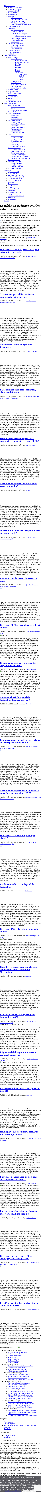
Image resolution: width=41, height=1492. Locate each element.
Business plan (12, 16)
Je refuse (31, 1491)
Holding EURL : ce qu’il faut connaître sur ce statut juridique (19, 1133)
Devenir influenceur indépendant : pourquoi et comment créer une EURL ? (19, 439)
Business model (12, 14)
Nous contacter (8, 1422)
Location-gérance (16, 48)
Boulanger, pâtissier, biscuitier (17, 177)
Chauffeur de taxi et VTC (15, 178)
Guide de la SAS (13, 1362)
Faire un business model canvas (17, 1378)
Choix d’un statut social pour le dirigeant (20, 1407)
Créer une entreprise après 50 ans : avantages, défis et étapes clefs (17, 1257)
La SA (21, 78)
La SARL (18, 67)
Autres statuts (19, 72)
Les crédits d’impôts (17, 141)
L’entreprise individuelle (22, 62)
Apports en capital (20, 35)
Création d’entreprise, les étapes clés (18, 1352)
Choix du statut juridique (18, 84)
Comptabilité (15, 115)
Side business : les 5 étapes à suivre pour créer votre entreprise (19, 250)
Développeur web (13, 184)
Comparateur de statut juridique (17, 1367)
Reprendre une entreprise (15, 43)
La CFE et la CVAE (17, 144)
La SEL (21, 79)
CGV (13, 108)
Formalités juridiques (14, 120)
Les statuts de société (33, 1309)
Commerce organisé (14, 50)
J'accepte (24, 1491)
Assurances (11, 100)
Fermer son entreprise (14, 168)
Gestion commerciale (14, 105)
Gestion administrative (14, 113)
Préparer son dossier (17, 30)
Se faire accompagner (14, 52)
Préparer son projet (9, 6)
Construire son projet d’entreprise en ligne (20, 1366)
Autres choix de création (18, 88)
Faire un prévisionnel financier (17, 1388)
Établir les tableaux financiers (16, 1386)
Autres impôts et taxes (18, 146)
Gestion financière (16, 119)
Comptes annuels (16, 122)
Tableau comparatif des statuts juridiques (20, 1402)
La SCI (17, 71)
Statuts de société (13, 89)
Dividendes (14, 125)
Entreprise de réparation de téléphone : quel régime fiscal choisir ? (19, 1178)
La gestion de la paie (17, 153)
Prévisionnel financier (18, 21)
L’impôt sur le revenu (17, 137)
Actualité (6, 201)
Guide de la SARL (13, 1359)
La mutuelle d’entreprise (18, 155)
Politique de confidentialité (13, 1491)
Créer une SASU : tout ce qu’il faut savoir (20, 1391)
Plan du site (7, 1429)
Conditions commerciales (19, 110)
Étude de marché (16, 18)
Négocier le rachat (16, 47)
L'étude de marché (31, 669)
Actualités (29, 396)
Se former (11, 54)
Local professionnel (17, 86)
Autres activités (12, 199)
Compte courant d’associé (23, 36)
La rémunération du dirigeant (20, 156)
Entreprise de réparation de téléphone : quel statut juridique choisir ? (19, 1212)
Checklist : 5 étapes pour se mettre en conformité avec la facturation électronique (18, 969)
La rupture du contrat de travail (20, 158)
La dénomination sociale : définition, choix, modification (18, 391)
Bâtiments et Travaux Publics (16, 175)
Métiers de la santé (13, 189)
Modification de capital (18, 127)
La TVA (13, 143)
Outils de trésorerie (17, 40)
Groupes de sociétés (14, 160)
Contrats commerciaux (18, 107)
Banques (10, 98)
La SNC (21, 76)
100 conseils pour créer (15, 7)
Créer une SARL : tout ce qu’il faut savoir (20, 1393)
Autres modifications (17, 132)
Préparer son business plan (19, 19)
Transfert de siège (16, 129)
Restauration (11, 190)
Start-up (10, 194)
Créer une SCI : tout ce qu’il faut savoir (19, 1398)
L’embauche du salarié (18, 149)
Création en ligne (13, 96)
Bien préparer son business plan (17, 1385)
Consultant (11, 182)
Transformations (16, 131)
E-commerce (11, 185)
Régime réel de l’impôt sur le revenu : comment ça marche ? (18, 1053)
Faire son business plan (15, 1355)
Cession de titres (16, 165)
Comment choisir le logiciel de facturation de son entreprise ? (15, 698)
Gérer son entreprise (10, 103)
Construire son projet (14, 26)
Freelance (10, 187)
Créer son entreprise (10, 55)
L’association (23, 74)
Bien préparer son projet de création (18, 1376)
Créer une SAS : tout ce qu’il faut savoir (20, 1395)
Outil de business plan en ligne (17, 1369)
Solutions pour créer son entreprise (18, 1414)
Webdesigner (11, 197)
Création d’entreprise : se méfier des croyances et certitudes (18, 664)
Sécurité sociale (16, 83)
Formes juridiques (16, 59)
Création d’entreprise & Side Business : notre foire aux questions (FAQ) (19, 791)
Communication (12, 112)
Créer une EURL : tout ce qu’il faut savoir (20, 1397)
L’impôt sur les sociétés (18, 139)
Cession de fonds (16, 163)
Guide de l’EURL (13, 1357)
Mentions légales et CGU (11, 1424)
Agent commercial (13, 172)
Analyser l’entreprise (17, 45)
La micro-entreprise (21, 60)
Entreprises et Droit (9, 1435)
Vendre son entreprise (14, 161)
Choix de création (13, 57)
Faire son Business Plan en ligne (21, 24)
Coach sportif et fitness (14, 180)
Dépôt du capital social (14, 93)
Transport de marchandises (16, 196)
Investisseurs (15, 42)
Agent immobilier (13, 173)
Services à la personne (14, 192)
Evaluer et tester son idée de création (19, 1374)
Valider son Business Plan (19, 23)
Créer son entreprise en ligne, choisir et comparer (22, 1415)
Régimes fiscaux (16, 81)
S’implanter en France (14, 101)
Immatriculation (12, 95)
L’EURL (18, 64)
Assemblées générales (18, 124)
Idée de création (12, 12)
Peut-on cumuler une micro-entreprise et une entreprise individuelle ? (20, 741)
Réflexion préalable (13, 11)
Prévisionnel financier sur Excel (17, 1371)
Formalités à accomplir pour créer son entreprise (22, 1410)
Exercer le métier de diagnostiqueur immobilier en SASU (17, 1015)
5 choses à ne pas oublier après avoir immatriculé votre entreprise (18, 295)
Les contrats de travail (18, 151)
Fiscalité (10, 134)
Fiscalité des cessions (17, 166)
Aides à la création (17, 31)
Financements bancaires (18, 38)
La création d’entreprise (15, 9)
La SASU (18, 66)
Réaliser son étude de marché (16, 1354)
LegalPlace (7, 1437)
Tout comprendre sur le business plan (19, 1383)
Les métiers (7, 170)
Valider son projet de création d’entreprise (20, 1379)
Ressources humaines (14, 148)
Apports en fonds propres (19, 33)
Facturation (14, 117)
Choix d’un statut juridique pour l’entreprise (21, 1403)
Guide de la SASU (13, 1361)
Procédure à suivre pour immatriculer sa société (22, 1412)
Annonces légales (13, 91)
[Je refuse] (35, 1491)
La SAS (17, 69)
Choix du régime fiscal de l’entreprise (19, 1405)
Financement (11, 28)
